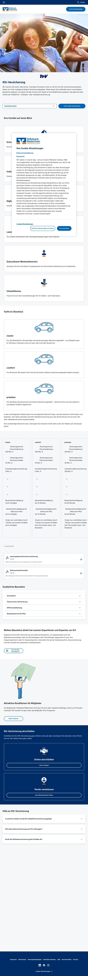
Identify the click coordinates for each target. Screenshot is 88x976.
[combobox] (29, 106)
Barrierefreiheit (66, 959)
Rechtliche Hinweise (49, 959)
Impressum (13, 959)
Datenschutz (22, 959)
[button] (16, 479)
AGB (58, 959)
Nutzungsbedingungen (35, 959)
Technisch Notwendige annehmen (42, 228)
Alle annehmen (64, 228)
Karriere (75, 959)
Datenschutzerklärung (24, 153)
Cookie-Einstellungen (25, 224)
